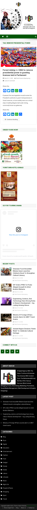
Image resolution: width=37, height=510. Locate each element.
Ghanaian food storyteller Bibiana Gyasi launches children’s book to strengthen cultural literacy (24, 272)
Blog (4, 437)
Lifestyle (5, 477)
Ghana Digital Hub (9, 508)
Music (5, 480)
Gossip (5, 466)
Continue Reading (12, 119)
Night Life (6, 484)
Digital (5, 444)
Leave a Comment (10, 80)
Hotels (5, 470)
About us (23, 508)
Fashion (5, 455)
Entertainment (7, 451)
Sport (4, 495)
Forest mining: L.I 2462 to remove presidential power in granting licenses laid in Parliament (18, 72)
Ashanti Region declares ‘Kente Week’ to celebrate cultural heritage (24, 331)
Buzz (4, 440)
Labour (5, 473)
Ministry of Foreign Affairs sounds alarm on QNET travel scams (24, 317)
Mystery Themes (31, 505)
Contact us (31, 508)
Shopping (6, 491)
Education (6, 448)
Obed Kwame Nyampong (23, 78)
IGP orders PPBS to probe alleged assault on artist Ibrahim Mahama (22, 287)
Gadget (5, 462)
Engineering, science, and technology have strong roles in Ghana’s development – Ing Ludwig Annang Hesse (24, 302)
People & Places (8, 488)
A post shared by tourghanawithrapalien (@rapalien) (18, 256)
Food (4, 459)
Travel (5, 499)
